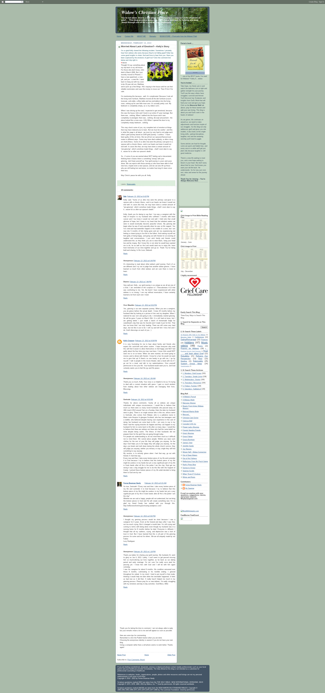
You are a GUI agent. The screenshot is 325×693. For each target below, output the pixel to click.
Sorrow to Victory (189, 468)
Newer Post (121, 655)
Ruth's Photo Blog (189, 465)
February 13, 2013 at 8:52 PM (146, 305)
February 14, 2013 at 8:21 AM (155, 483)
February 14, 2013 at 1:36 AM (145, 378)
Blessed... (186, 415)
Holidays (189, 342)
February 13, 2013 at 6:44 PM (145, 261)
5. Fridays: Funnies (190, 386)
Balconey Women (189, 403)
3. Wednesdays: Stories (191, 380)
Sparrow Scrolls (188, 471)
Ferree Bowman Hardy (132, 483)
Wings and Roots (189, 477)
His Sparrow (189, 488)
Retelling (184, 361)
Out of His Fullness (190, 458)
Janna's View (187, 443)
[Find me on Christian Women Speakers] (182, 211)
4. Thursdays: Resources (192, 383)
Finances (204, 340)
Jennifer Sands (188, 446)
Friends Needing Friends (192, 430)
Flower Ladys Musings (191, 427)
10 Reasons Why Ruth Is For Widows (193, 335)
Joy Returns (187, 449)
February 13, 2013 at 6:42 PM (138, 196)
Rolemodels (131, 184)
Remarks (153, 36)
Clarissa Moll (187, 421)
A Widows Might (188, 400)
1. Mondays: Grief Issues (192, 373)
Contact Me (129, 36)
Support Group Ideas (191, 364)
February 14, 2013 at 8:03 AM (142, 399)
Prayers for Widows (190, 348)
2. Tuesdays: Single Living (192, 376)
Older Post (171, 655)
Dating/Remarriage (188, 339)
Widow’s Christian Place (144, 12)
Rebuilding (185, 356)
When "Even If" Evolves (191, 474)
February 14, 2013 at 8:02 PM (145, 516)
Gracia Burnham (189, 440)
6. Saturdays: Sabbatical (192, 389)
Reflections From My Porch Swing (195, 461)
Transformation (185, 366)
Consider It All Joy (189, 424)
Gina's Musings (188, 433)
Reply (125, 254)
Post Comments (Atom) (136, 660)
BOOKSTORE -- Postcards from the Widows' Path (178, 36)
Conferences (199, 337)
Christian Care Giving (190, 418)
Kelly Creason (128, 341)
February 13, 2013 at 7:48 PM (140, 282)
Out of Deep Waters (190, 455)
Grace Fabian (188, 436)
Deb (124, 196)
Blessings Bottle (186, 337)
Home (119, 36)
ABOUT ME (141, 36)
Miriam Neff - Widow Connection (194, 452)
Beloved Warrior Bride (191, 411)
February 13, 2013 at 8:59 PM (146, 341)
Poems (200, 346)
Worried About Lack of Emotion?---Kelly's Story (145, 46)
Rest (200, 358)
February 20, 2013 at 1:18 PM (145, 552)
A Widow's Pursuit (189, 397)
